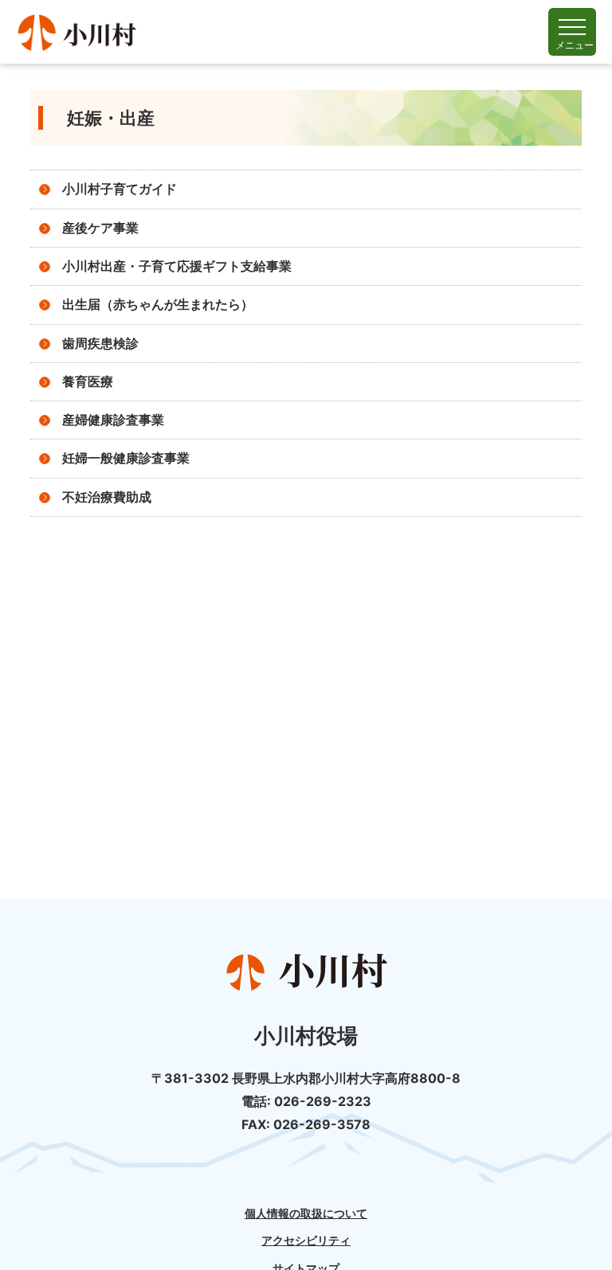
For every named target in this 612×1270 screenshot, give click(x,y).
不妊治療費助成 (106, 497)
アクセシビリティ (306, 1240)
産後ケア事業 (100, 228)
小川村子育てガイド (119, 189)
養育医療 (87, 381)
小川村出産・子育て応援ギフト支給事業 (177, 266)
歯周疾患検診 (100, 343)
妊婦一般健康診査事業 (126, 458)
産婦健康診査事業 (113, 420)
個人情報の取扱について (306, 1213)
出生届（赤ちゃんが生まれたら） (157, 304)
